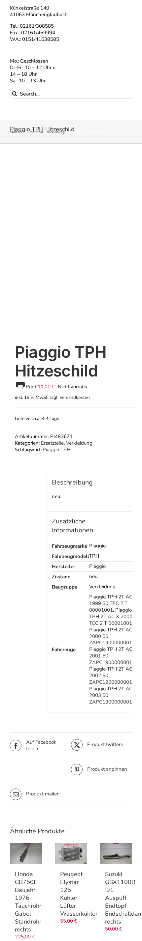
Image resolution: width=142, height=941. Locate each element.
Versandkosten (74, 397)
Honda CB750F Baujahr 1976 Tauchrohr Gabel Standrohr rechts (28, 901)
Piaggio (97, 566)
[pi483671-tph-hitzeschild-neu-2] (71, 244)
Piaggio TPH (56, 449)
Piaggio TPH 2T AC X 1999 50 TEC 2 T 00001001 (113, 603)
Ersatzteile (52, 443)
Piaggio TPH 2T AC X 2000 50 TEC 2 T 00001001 (114, 616)
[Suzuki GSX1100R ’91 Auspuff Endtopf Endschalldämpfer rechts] (116, 853)
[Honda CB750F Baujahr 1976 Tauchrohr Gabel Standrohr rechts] (26, 853)
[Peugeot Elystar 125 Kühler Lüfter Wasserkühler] (71, 853)
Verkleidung (79, 443)
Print (32, 386)
